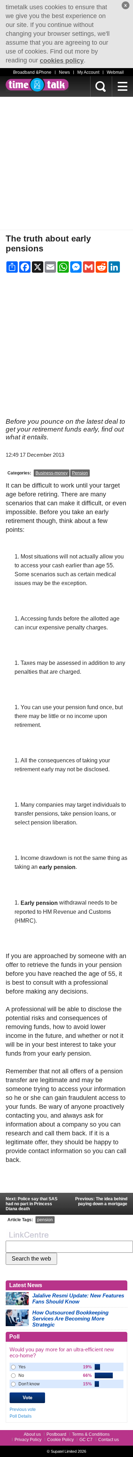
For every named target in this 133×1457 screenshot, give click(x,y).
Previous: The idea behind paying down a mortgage (101, 1201)
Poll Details (21, 1416)
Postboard (56, 1434)
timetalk (37, 84)
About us (32, 1434)
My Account (88, 72)
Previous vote (23, 1409)
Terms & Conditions (91, 1434)
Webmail (115, 72)
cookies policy (62, 60)
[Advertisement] (66, 163)
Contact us (108, 1439)
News (64, 72)
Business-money (51, 473)
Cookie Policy (60, 1439)
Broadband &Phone (32, 72)
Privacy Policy (28, 1439)
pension (45, 1219)
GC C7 (86, 1439)
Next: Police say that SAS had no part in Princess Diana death (31, 1203)
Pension (80, 473)
